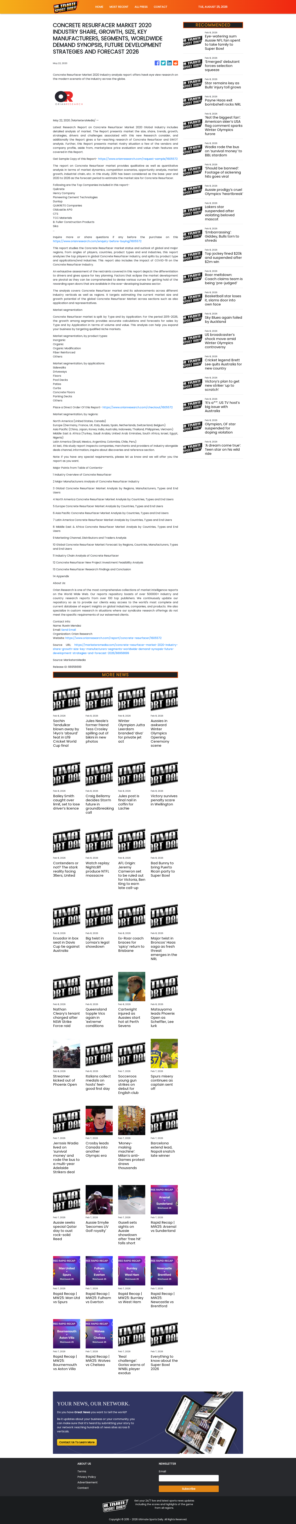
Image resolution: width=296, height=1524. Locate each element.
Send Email (68, 630)
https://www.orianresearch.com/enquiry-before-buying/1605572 (97, 241)
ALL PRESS (141, 7)
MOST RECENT (118, 7)
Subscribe (188, 1489)
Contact (83, 1488)
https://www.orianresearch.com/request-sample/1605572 (138, 159)
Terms (81, 1471)
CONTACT (160, 7)
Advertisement (87, 1482)
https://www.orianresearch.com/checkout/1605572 (137, 407)
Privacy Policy (86, 1477)
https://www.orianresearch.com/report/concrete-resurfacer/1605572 (113, 638)
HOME (99, 7)
